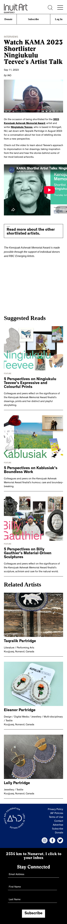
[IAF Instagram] (44, 839)
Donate (8, 19)
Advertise (58, 824)
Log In (59, 19)
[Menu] (60, 7)
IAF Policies (56, 812)
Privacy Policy (55, 808)
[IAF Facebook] (52, 839)
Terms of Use (56, 816)
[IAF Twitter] (60, 839)
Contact (58, 820)
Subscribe (33, 19)
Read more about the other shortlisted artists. (31, 232)
